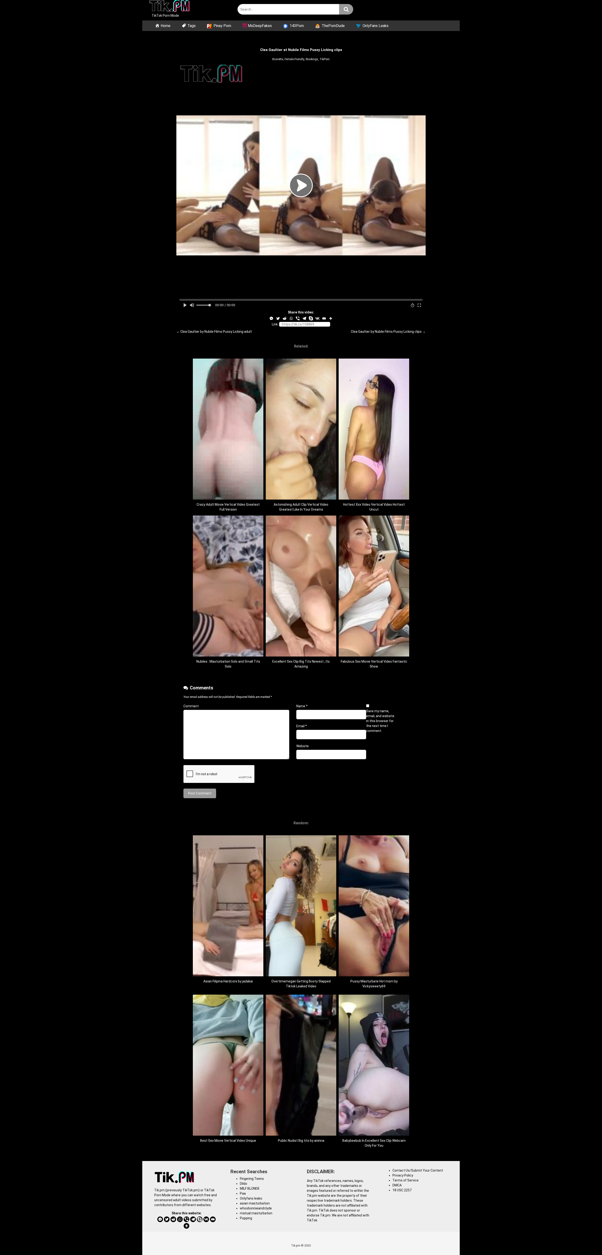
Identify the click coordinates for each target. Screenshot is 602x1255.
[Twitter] (278, 318)
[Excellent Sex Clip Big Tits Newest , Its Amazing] (301, 655)
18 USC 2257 (402, 1190)
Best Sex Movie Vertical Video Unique (228, 1140)
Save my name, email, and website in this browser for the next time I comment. (380, 721)
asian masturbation (255, 1203)
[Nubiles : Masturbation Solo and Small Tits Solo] (228, 655)
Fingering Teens (252, 1179)
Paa (243, 1193)
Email (301, 726)
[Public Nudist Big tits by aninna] (301, 1134)
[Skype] (311, 318)
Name (302, 706)
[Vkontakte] (317, 318)
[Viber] (298, 318)
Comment (191, 706)
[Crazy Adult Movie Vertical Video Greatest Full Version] (228, 498)
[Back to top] (586, 1241)
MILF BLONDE (250, 1188)
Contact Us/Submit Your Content (417, 1170)
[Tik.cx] (169, 6)
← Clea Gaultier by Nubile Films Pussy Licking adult (214, 331)
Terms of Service (405, 1180)
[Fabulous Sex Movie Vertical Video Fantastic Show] (374, 655)
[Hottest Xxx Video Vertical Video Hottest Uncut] (374, 498)
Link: (275, 324)
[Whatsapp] (291, 318)
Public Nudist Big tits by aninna (301, 1140)
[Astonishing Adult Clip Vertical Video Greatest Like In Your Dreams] (301, 498)
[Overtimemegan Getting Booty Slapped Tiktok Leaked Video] (301, 975)
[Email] (324, 318)
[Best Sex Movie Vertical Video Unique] (228, 1134)
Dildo (243, 1183)
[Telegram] (304, 318)
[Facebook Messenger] (271, 318)
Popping (246, 1218)
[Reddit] (284, 318)
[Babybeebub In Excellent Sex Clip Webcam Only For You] (374, 1134)
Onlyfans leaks (251, 1198)
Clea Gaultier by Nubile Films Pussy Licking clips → (388, 331)
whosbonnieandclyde (256, 1208)
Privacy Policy (402, 1175)
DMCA (397, 1185)
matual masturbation (256, 1213)
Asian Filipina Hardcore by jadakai (228, 981)
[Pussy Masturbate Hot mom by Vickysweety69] (374, 975)
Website (302, 746)
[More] (330, 318)
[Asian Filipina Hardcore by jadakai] (228, 975)
